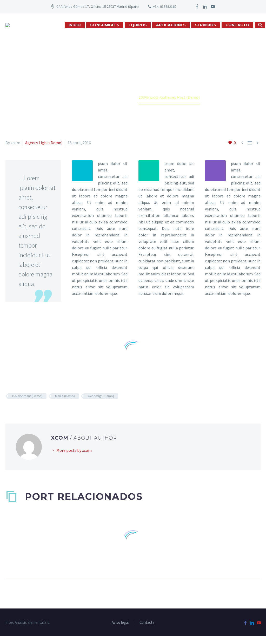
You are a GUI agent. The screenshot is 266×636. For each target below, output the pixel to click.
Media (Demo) (65, 396)
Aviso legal (120, 623)
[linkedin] (205, 6)
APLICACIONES (171, 25)
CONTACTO (237, 25)
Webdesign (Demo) (101, 396)
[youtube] (213, 6)
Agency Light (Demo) (44, 142)
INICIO (75, 25)
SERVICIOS (205, 25)
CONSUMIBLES (104, 25)
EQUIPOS (138, 25)
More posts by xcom (74, 450)
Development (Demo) (27, 396)
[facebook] (197, 6)
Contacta (146, 623)
